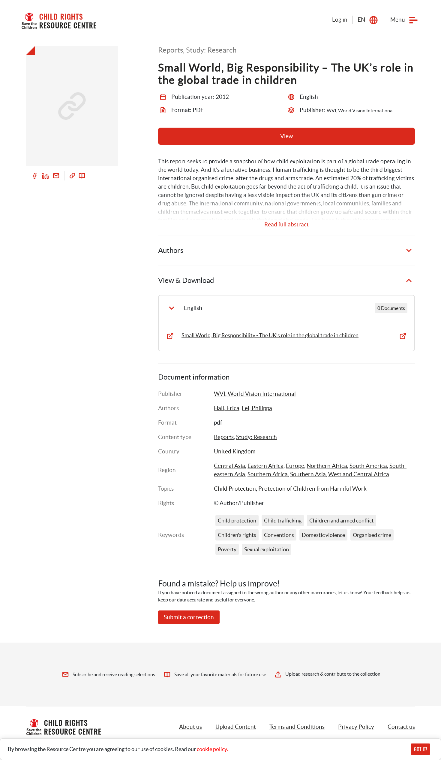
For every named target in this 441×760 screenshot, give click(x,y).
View (286, 136)
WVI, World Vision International (255, 394)
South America (368, 466)
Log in (339, 20)
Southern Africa (268, 474)
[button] (235, 727)
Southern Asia (308, 474)
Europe (295, 466)
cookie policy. (212, 749)
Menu (397, 20)
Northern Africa (327, 466)
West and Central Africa (358, 474)
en (361, 20)
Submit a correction (189, 617)
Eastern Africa (266, 466)
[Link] (72, 175)
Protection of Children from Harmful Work (312, 489)
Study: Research (256, 437)
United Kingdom (235, 451)
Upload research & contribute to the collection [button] (332, 674)
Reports (224, 437)
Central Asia (229, 466)
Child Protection (235, 489)
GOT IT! (420, 749)
